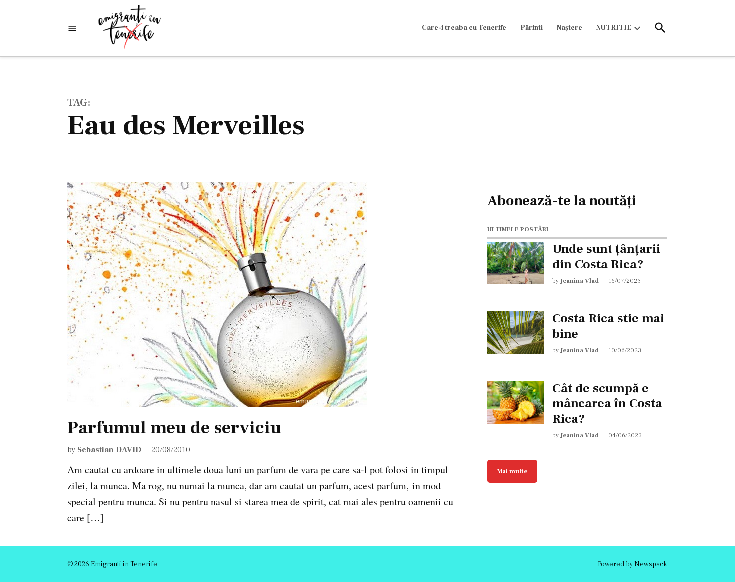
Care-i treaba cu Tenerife (464, 27)
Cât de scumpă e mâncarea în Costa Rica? (607, 403)
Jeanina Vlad (579, 281)
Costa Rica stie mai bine (608, 326)
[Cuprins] (73, 28)
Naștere (569, 27)
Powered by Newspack (633, 564)
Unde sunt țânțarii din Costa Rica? (606, 257)
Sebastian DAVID (110, 450)
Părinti (531, 27)
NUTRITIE (614, 27)
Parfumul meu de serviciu (175, 427)
